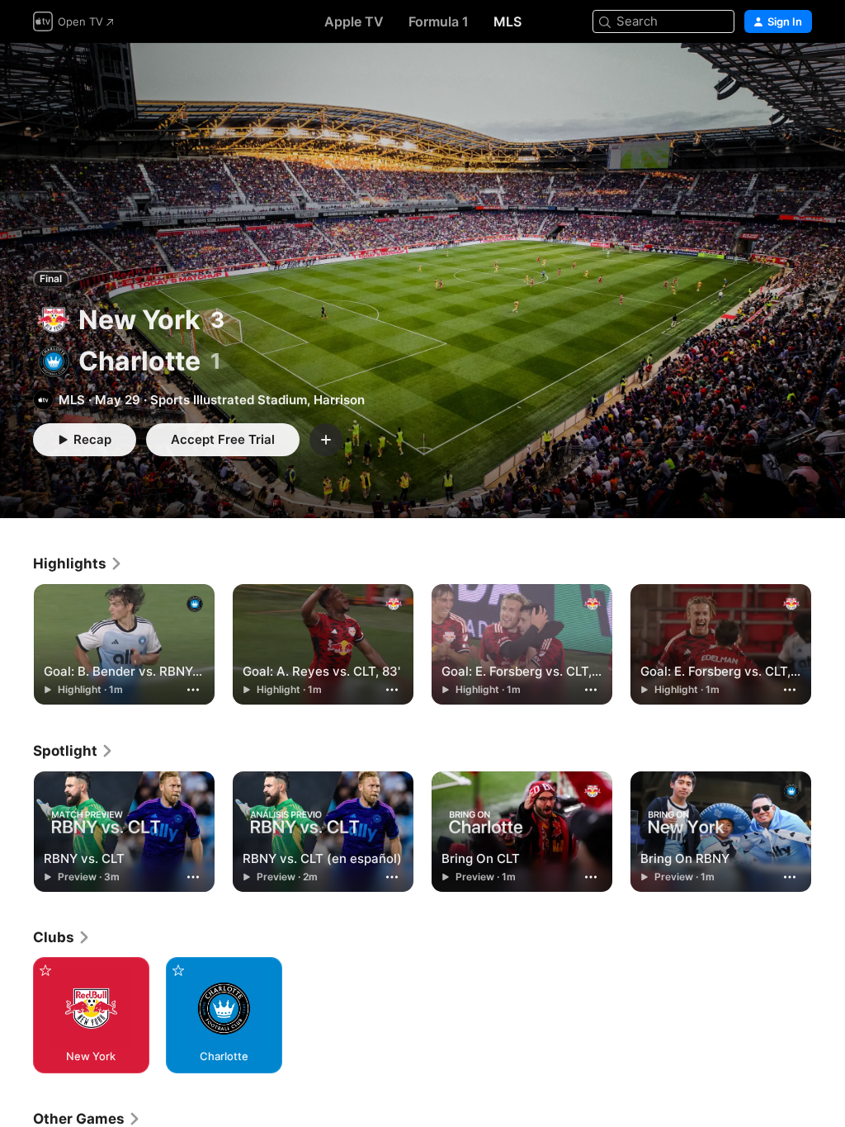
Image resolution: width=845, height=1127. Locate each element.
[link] (78, 563)
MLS (507, 21)
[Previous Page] (16, 644)
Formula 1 (438, 21)
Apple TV (354, 21)
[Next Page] (828, 644)
